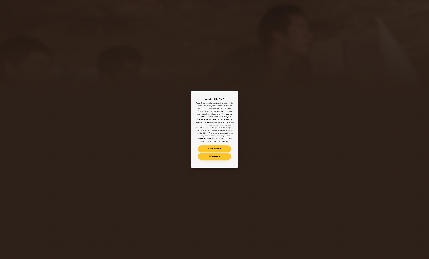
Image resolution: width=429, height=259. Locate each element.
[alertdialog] (214, 129)
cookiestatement (204, 138)
